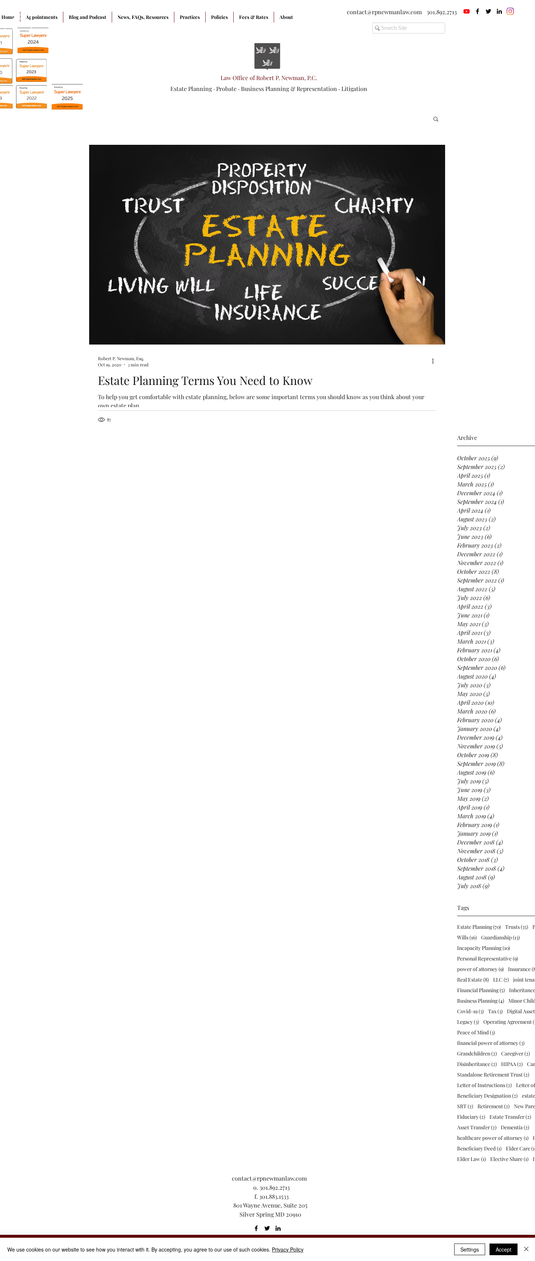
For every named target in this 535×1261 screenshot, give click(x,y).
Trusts (516, 927)
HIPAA (512, 1064)
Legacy (468, 1022)
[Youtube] (466, 11)
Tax (495, 1011)
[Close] (526, 1249)
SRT (465, 1106)
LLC (501, 979)
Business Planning (480, 1001)
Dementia (515, 1127)
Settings (469, 1249)
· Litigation (352, 88)
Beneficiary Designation (487, 1096)
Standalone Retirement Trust (493, 1074)
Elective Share (509, 1159)
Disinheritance (477, 1064)
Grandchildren (477, 1053)
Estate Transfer (510, 1117)
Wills (467, 937)
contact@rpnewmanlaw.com (384, 12)
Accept (503, 1249)
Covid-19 (470, 1011)
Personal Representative (487, 958)
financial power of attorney (490, 1043)
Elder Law (471, 1159)
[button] (435, 119)
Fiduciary (471, 1117)
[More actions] (435, 361)
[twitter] (488, 11)
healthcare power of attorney (492, 1138)
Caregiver (515, 1053)
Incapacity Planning (483, 948)
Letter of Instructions (484, 1085)
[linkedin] (499, 11)
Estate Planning (479, 927)
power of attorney (480, 969)
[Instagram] (510, 11)
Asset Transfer (476, 1127)
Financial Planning (481, 990)
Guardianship (500, 937)
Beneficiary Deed (479, 1148)
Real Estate (473, 979)
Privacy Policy (288, 1249)
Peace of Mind (476, 1032)
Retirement (493, 1106)
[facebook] (477, 11)
